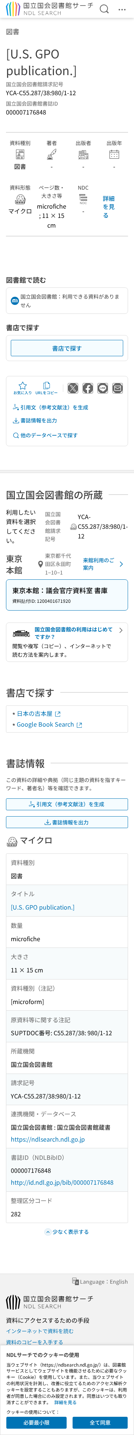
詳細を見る (109, 206)
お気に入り (22, 392)
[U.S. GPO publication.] (42, 906)
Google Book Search (46, 724)
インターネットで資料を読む (40, 1331)
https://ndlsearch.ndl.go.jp (48, 1139)
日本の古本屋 (35, 713)
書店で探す (67, 348)
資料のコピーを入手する (34, 1342)
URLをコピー (46, 392)
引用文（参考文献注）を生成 (54, 407)
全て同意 (100, 1422)
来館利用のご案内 (98, 563)
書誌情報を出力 (38, 420)
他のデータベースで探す (49, 435)
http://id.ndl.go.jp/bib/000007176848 (62, 1182)
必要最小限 (36, 1422)
